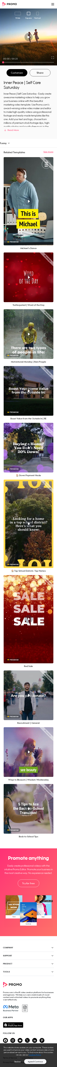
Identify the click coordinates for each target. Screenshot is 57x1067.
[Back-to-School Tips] (28, 809)
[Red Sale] (28, 619)
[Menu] (52, 4)
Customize (17, 72)
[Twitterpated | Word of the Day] (28, 277)
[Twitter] (27, 1040)
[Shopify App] (28, 1025)
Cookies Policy (35, 1055)
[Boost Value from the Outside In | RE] (28, 391)
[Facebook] (10, 1008)
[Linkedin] (34, 1040)
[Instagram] (25, 1008)
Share (40, 72)
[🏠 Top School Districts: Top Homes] (28, 524)
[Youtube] (20, 1040)
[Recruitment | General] (28, 695)
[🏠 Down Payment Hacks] (28, 447)
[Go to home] (10, 4)
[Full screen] (53, 57)
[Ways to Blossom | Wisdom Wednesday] (28, 752)
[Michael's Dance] (28, 201)
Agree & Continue (35, 1061)
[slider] (3, 62)
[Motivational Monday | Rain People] (28, 334)
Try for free (28, 883)
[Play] (28, 37)
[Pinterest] (42, 1040)
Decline (17, 1061)
